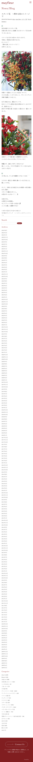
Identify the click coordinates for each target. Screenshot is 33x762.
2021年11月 (5, 329)
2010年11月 (5, 626)
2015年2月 (4, 515)
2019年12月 (5, 382)
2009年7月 (4, 663)
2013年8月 (4, 554)
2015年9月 (4, 499)
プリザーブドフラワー (7, 707)
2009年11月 (5, 653)
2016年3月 (4, 485)
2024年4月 (4, 267)
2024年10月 (5, 253)
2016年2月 (4, 488)
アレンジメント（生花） (8, 691)
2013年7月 (4, 557)
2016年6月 (4, 479)
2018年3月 (4, 430)
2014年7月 (4, 529)
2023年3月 (4, 292)
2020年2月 (4, 377)
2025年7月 (4, 244)
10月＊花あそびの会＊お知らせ (11, 210)
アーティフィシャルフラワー (9, 693)
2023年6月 (4, 285)
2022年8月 (4, 308)
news (3, 730)
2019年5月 (4, 398)
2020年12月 (5, 354)
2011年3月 (4, 617)
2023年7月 (4, 283)
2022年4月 (4, 317)
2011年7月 (4, 607)
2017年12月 (5, 437)
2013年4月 (4, 564)
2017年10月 (5, 442)
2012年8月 (4, 582)
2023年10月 (5, 276)
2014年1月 (4, 543)
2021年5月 (4, 343)
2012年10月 (5, 577)
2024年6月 (4, 262)
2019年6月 (4, 396)
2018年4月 (4, 428)
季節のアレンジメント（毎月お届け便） (12, 716)
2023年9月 (4, 278)
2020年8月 (4, 363)
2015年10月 (5, 497)
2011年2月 (4, 619)
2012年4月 (4, 591)
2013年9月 (4, 552)
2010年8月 (4, 633)
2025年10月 (5, 239)
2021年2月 (4, 350)
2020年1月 (4, 380)
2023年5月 (4, 288)
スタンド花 (24, 19)
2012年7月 (4, 584)
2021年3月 (4, 347)
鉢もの (3, 727)
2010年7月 (4, 635)
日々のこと (4, 718)
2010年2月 (4, 647)
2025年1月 (4, 248)
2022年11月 (5, 301)
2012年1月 (4, 598)
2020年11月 (5, 357)
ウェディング (5, 698)
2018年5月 (4, 426)
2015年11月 (5, 495)
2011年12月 (5, 601)
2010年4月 (4, 642)
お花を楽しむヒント (7, 681)
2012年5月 (4, 589)
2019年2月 (4, 405)
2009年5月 (4, 667)
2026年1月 (4, 235)
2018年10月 (5, 414)
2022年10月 (5, 304)
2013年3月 (4, 566)
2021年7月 (4, 338)
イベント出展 (5, 695)
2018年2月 (4, 433)
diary (14, 19)
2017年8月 (4, 446)
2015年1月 (4, 518)
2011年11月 (5, 603)
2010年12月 (5, 624)
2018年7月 (4, 421)
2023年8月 (4, 281)
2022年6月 (4, 313)
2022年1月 (4, 324)
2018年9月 (4, 416)
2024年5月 (4, 265)
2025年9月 (4, 241)
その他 (3, 688)
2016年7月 (4, 476)
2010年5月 (4, 640)
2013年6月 (4, 559)
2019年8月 (4, 391)
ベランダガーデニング (7, 709)
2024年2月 (4, 269)
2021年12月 (5, 327)
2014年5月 (4, 534)
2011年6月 (4, 610)
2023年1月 (4, 297)
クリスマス (4, 700)
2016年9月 (4, 472)
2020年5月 (4, 370)
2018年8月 (4, 419)
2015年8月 (4, 502)
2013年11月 (5, 548)
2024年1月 (4, 271)
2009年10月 (5, 656)
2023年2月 (4, 294)
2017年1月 (4, 462)
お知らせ (4, 679)
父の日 (3, 723)
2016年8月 (4, 474)
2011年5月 (4, 612)
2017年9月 (4, 444)
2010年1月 (4, 649)
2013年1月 (4, 571)
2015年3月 (4, 513)
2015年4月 (4, 511)
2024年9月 (4, 255)
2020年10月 (5, 359)
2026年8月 (4, 230)
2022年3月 (4, 320)
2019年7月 (4, 393)
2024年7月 (4, 260)
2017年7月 (4, 449)
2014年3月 (4, 538)
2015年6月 (4, 506)
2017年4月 (4, 456)
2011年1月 (4, 621)
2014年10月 (5, 525)
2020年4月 (4, 373)
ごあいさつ (4, 686)
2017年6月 (4, 451)
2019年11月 (5, 384)
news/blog (18, 19)
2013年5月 (4, 561)
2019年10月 (5, 386)
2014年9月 (4, 527)
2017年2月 (4, 460)
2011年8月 (4, 605)
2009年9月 (4, 658)
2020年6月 (4, 368)
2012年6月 (4, 587)
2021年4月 (4, 345)
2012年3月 (4, 594)
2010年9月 (4, 630)
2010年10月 (5, 628)
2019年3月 (4, 403)
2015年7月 (4, 504)
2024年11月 (5, 251)
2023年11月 (5, 274)
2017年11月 (5, 439)
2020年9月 (4, 361)
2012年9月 (4, 580)
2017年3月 (4, 458)
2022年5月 (4, 315)
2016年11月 (5, 467)
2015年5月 (4, 508)
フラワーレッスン (6, 704)
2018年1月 (4, 435)
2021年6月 (4, 340)
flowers (3, 677)
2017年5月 (4, 453)
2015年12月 (5, 492)
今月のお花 (4, 714)
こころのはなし (5, 684)
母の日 (3, 721)
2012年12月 (5, 573)
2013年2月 (4, 568)
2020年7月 (4, 366)
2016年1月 (4, 490)
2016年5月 (4, 481)
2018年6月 (4, 423)
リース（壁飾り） (6, 711)
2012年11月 (5, 575)
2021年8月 (4, 336)
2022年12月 (5, 299)
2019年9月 (4, 389)
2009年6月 (4, 665)
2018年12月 (5, 409)
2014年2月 (4, 541)
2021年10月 (5, 331)
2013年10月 (5, 550)
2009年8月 (4, 660)
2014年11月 (5, 522)
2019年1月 (4, 407)
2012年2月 (4, 596)
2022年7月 (4, 311)
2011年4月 (4, 614)
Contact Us (19, 744)
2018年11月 (5, 412)
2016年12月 (5, 465)
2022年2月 (4, 322)
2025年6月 (4, 246)
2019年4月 (4, 400)
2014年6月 (4, 531)
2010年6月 (4, 637)
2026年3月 (4, 232)
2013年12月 (5, 545)
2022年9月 (4, 306)
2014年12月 (5, 520)
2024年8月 (4, 258)
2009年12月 (5, 651)
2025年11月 (5, 237)
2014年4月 (4, 536)
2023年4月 (4, 290)
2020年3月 (4, 375)
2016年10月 (5, 469)
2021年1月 (4, 352)
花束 (3, 725)
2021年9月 (4, 334)
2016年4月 (4, 483)
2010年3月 (4, 644)
